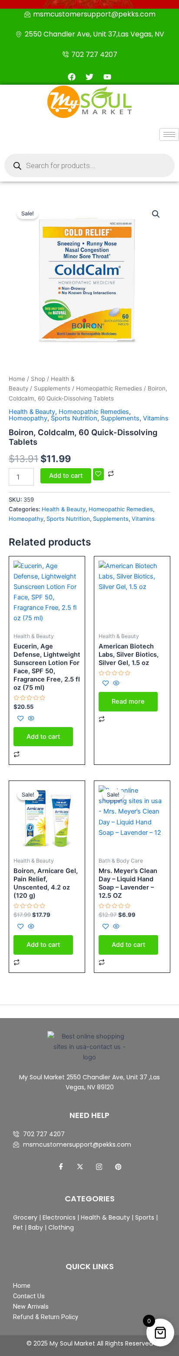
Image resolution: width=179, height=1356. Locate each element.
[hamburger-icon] (169, 134)
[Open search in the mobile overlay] (89, 165)
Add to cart (66, 476)
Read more (128, 701)
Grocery (26, 1217)
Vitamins (156, 418)
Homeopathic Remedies (109, 388)
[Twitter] (79, 1167)
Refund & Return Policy (45, 1317)
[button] (156, 214)
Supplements (52, 388)
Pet (18, 1227)
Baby (35, 1227)
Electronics (59, 1217)
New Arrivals (31, 1306)
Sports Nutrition (74, 418)
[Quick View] (30, 719)
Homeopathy (28, 418)
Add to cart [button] (43, 737)
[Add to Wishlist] (98, 474)
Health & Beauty (32, 412)
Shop (38, 378)
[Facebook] (60, 1167)
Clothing (61, 1227)
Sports (144, 1217)
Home (17, 378)
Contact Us (29, 1296)
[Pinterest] (118, 1167)
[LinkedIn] (99, 1167)
